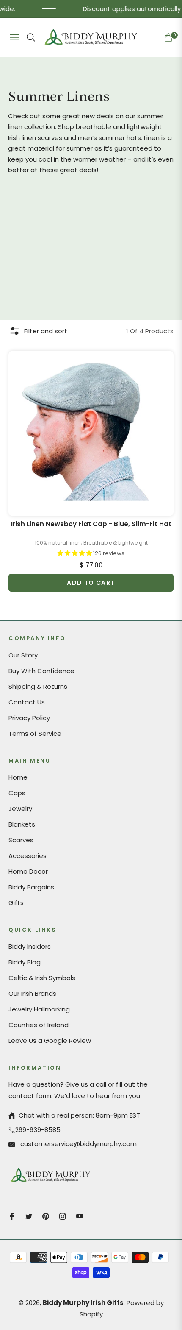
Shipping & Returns (37, 686)
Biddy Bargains (31, 887)
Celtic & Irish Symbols (41, 977)
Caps (16, 792)
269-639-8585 (38, 1129)
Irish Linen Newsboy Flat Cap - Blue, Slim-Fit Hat (91, 524)
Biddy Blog (24, 962)
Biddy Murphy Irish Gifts (83, 1302)
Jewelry (20, 808)
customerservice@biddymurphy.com (78, 1143)
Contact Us (26, 702)
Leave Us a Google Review (49, 1040)
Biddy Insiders (29, 946)
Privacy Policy (29, 717)
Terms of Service (34, 733)
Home (18, 777)
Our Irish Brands (32, 993)
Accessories (27, 855)
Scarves (20, 839)
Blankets (21, 824)
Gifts (16, 902)
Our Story (23, 655)
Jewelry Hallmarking (39, 1009)
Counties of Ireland (38, 1024)
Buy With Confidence (41, 670)
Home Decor (28, 871)
